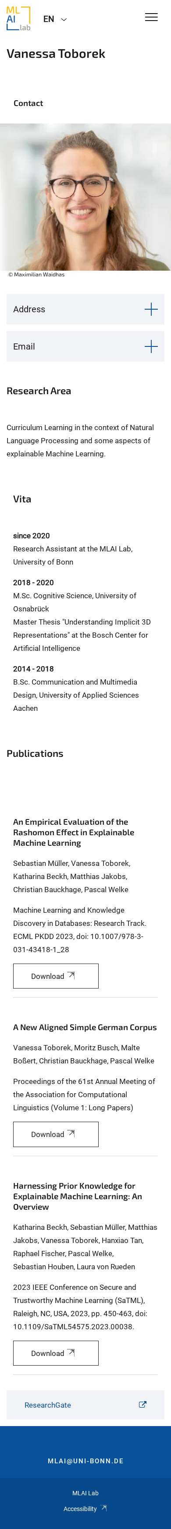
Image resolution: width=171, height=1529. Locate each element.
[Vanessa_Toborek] (85, 205)
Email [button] (24, 346)
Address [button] (29, 309)
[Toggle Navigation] (151, 18)
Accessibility (80, 1508)
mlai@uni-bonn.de (86, 1461)
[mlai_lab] (18, 18)
